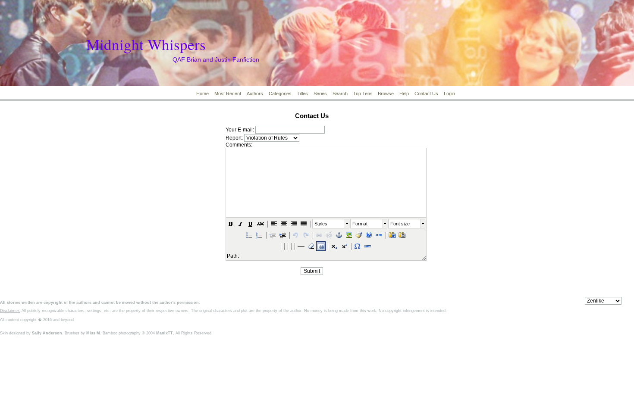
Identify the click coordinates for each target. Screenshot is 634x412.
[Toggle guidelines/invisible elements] (321, 246)
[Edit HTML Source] (378, 235)
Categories (280, 93)
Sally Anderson (47, 333)
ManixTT (164, 333)
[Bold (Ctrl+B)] (230, 223)
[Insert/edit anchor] (339, 235)
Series (320, 93)
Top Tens (363, 93)
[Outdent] (272, 235)
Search (340, 93)
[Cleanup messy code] (359, 235)
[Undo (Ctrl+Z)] (296, 235)
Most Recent (227, 93)
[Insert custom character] (357, 246)
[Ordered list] (259, 235)
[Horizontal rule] (367, 246)
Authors (255, 93)
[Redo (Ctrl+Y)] (306, 235)
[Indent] (282, 235)
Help (404, 93)
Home (202, 93)
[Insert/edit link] (319, 235)
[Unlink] (329, 235)
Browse (386, 93)
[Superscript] (344, 246)
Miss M (93, 333)
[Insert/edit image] (349, 235)
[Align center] (284, 223)
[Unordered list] (249, 235)
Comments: (239, 145)
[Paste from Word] (392, 235)
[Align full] (303, 223)
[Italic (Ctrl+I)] (240, 223)
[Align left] (274, 223)
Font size (400, 223)
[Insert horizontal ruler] (301, 246)
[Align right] (293, 223)
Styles (320, 223)
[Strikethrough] (260, 223)
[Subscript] (334, 246)
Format (359, 223)
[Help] (368, 235)
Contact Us (426, 93)
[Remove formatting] (311, 246)
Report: (234, 138)
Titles (302, 93)
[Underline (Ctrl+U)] (250, 223)
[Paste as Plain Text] (402, 235)
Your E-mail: (240, 130)
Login (449, 93)
